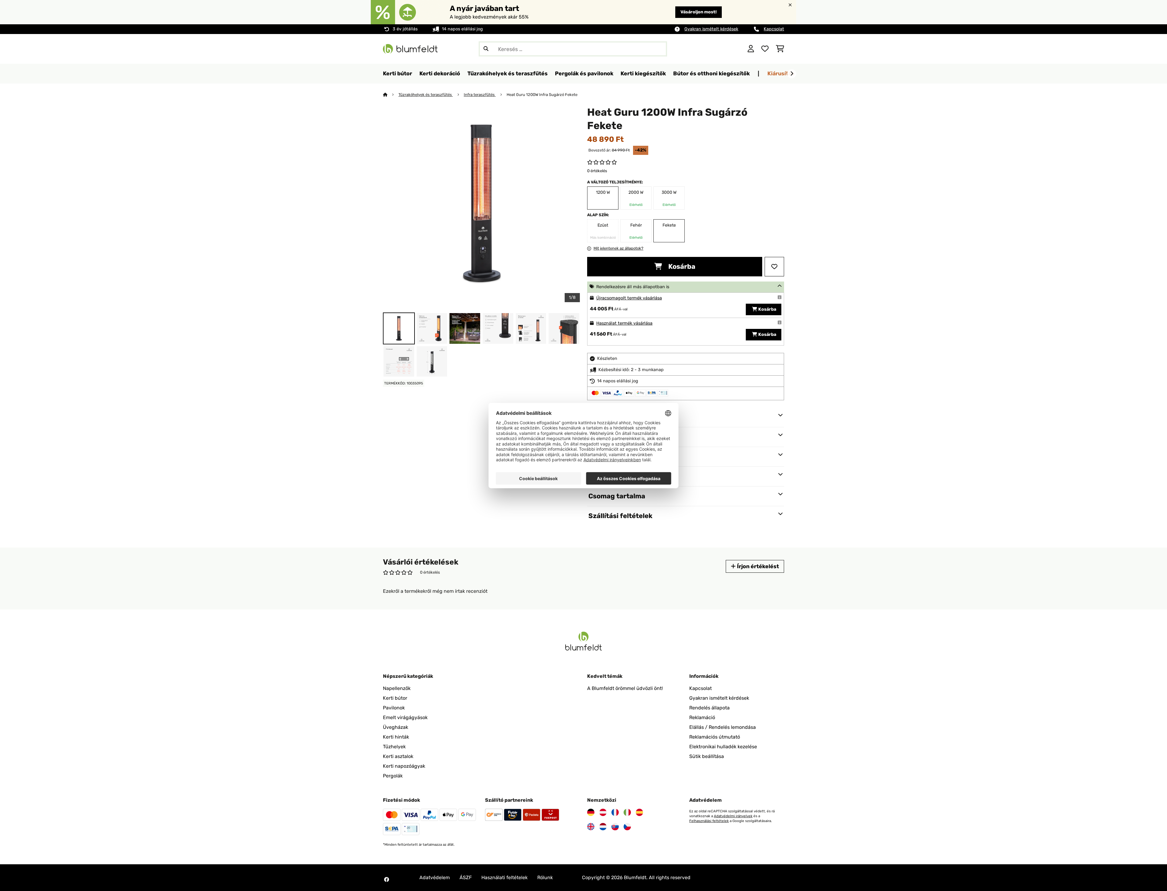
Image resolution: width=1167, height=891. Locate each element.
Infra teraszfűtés (480, 94)
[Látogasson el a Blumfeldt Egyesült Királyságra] (590, 826)
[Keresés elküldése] (486, 49)
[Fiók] (751, 48)
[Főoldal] (390, 94)
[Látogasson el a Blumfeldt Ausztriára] (603, 812)
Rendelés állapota (709, 708)
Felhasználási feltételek (709, 821)
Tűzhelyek (394, 746)
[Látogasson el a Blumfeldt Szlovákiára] (615, 826)
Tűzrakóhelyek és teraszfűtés (425, 94)
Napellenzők (397, 688)
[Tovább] (791, 73)
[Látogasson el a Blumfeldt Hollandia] (603, 826)
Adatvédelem (434, 877)
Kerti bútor (395, 698)
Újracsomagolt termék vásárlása (629, 298)
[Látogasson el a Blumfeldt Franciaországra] (615, 812)
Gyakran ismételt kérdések (711, 29)
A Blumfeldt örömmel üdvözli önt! (625, 688)
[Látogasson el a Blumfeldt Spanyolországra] (639, 812)
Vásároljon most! (698, 12)
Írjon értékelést (757, 566)
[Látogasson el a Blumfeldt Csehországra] (627, 826)
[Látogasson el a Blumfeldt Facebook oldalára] (386, 879)
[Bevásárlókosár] (780, 48)
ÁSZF (466, 877)
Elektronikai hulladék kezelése (723, 746)
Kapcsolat (774, 29)
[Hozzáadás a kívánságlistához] (774, 266)
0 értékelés (597, 171)
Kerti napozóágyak (404, 766)
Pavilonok (394, 708)
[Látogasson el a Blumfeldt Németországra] (590, 812)
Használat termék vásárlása (624, 323)
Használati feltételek (504, 877)
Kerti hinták (396, 737)
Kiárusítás (780, 73)
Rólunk (545, 877)
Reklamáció (702, 717)
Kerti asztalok (398, 756)
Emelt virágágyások (405, 717)
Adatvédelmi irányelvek (733, 816)
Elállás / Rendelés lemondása (722, 727)
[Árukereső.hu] (713, 48)
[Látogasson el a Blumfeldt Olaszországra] (627, 812)
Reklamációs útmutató (714, 737)
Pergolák (393, 776)
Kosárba (681, 266)
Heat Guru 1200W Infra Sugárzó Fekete (542, 94)
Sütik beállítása (706, 756)
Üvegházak (395, 727)
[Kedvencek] (765, 48)
